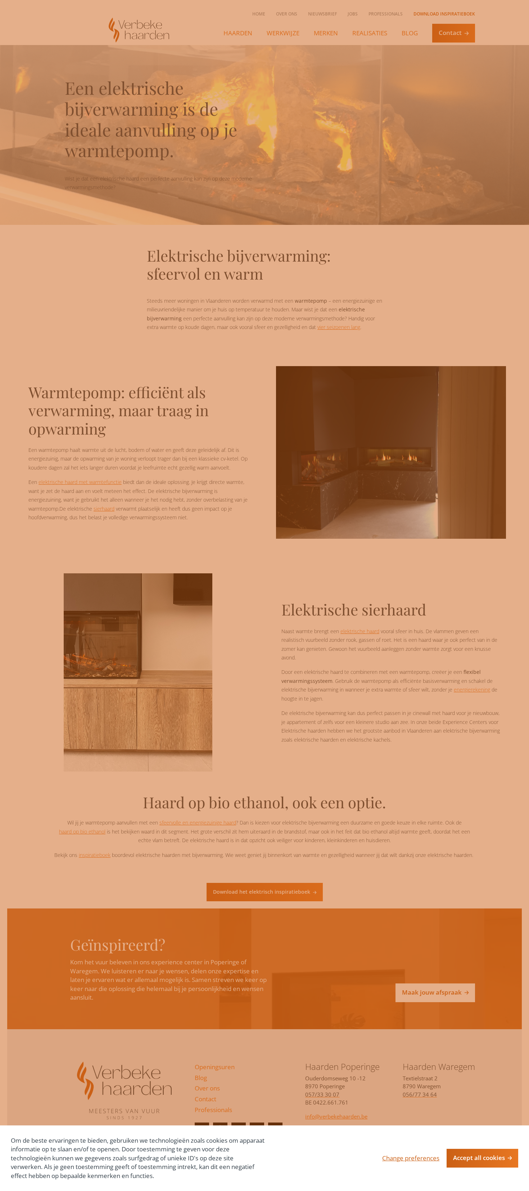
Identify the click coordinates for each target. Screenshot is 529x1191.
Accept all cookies (479, 1158)
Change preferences (410, 1158)
